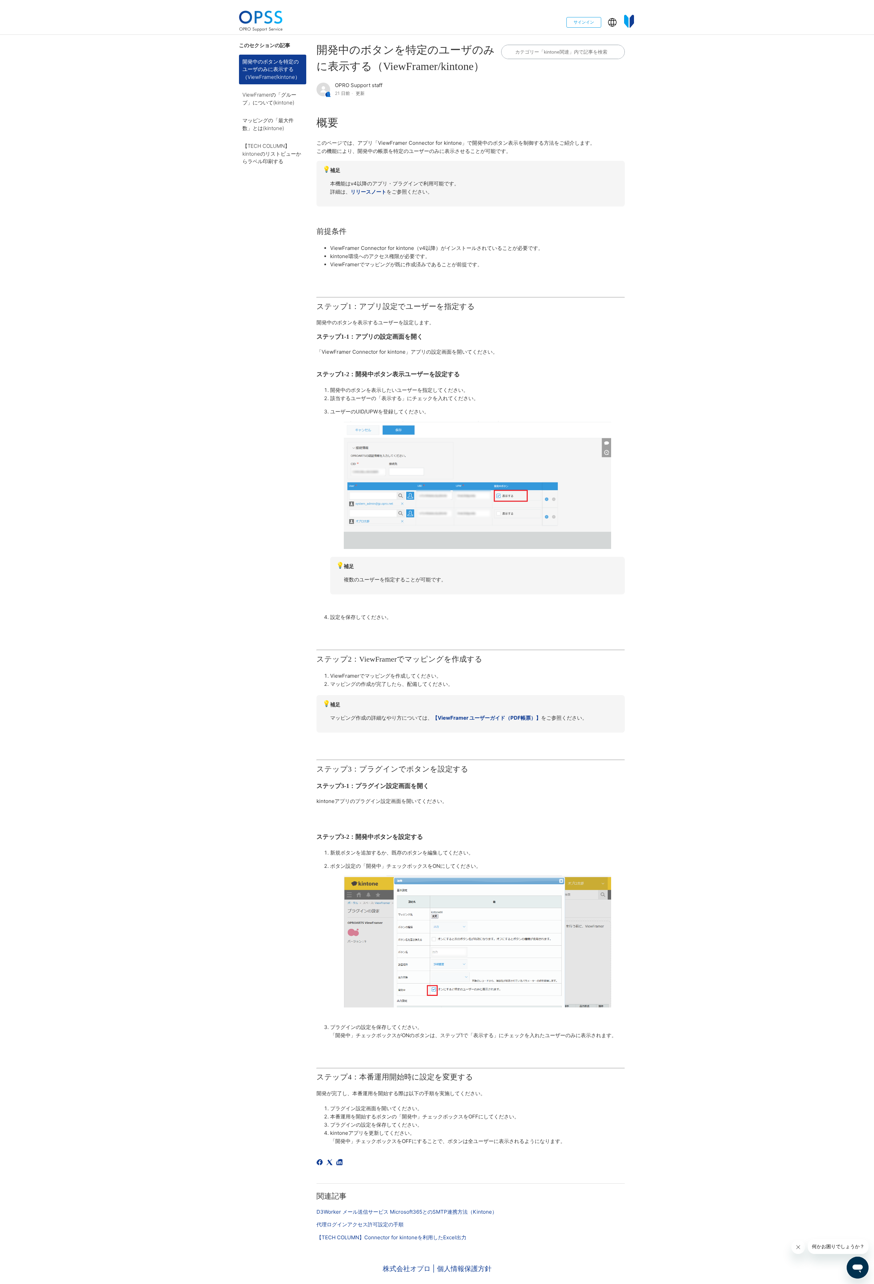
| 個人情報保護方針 (462, 1269)
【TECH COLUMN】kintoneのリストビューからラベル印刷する (271, 154)
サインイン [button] (584, 22)
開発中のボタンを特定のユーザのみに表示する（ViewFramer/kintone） (271, 69)
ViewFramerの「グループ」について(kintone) (269, 98)
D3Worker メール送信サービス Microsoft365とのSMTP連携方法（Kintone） (406, 1212)
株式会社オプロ (408, 1269)
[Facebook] (320, 1163)
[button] (612, 22)
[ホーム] (261, 22)
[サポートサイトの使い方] (629, 22)
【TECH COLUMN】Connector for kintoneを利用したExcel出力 (391, 1237)
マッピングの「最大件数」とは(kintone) (268, 124)
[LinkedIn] (340, 1163)
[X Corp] (330, 1163)
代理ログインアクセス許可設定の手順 (360, 1224)
